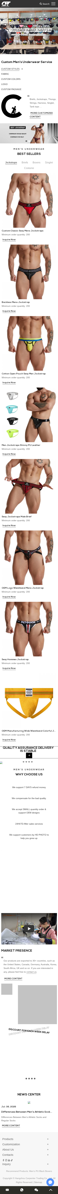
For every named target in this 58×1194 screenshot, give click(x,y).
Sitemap (38, 1182)
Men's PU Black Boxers (40, 1171)
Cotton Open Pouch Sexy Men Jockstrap (24, 374)
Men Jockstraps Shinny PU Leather (21, 445)
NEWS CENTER (29, 1094)
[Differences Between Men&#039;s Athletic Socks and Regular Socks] (29, 1102)
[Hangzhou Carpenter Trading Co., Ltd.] (6, 4)
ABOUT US (9, 855)
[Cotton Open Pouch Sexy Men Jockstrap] (29, 343)
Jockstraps (11, 162)
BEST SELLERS (29, 154)
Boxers (36, 162)
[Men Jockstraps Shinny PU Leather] (29, 415)
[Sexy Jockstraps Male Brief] (29, 486)
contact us (31, 972)
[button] (10, 27)
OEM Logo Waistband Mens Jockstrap (23, 588)
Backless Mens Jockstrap (16, 302)
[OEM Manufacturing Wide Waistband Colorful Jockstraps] (29, 700)
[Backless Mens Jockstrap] (29, 272)
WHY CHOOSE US (29, 774)
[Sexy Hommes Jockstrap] (29, 629)
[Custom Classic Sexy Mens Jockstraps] (29, 200)
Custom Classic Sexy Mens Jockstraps (22, 231)
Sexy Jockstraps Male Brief (17, 517)
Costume (29, 168)
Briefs (25, 162)
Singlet (49, 162)
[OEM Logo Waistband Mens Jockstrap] (29, 557)
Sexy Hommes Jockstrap (15, 659)
